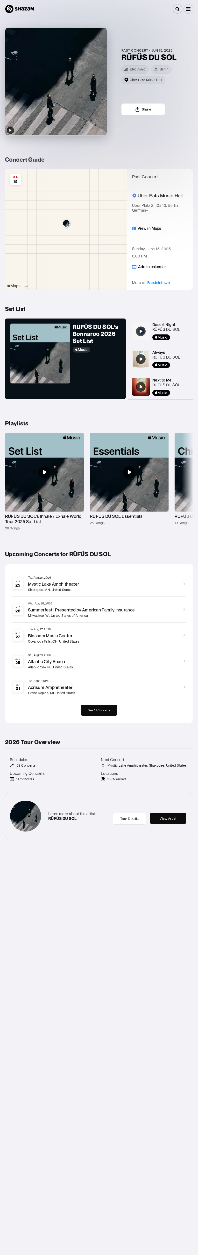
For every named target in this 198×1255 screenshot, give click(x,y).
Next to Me (162, 380)
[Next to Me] (141, 387)
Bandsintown (158, 282)
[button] (188, 9)
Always (158, 352)
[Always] (141, 359)
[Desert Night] (141, 331)
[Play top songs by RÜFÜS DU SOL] (10, 130)
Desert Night (163, 324)
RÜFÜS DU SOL (166, 329)
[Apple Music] (97, 350)
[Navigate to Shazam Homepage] (19, 9)
